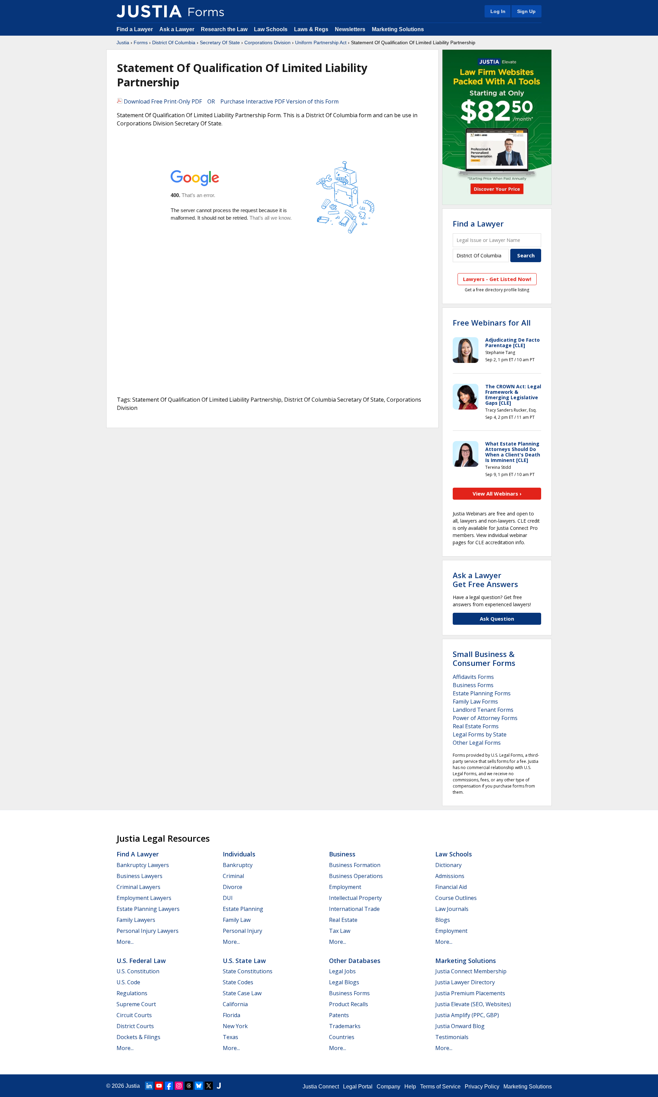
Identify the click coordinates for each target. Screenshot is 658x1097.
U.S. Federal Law (141, 960)
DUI (228, 898)
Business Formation (354, 865)
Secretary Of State (220, 42)
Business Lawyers (139, 876)
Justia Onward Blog (460, 1026)
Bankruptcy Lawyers (143, 865)
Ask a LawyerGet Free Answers (485, 579)
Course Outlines (456, 898)
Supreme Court (136, 1004)
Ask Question (497, 618)
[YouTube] (159, 1086)
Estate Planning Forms (482, 693)
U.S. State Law (244, 960)
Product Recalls (348, 1004)
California (235, 1004)
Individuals (239, 854)
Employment (345, 887)
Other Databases (354, 960)
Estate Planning (243, 909)
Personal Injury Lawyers (148, 931)
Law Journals (451, 909)
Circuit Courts (134, 1015)
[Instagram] (179, 1086)
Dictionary (448, 865)
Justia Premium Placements (470, 993)
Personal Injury (242, 931)
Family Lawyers (136, 920)
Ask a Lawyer (177, 29)
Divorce (232, 887)
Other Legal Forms (477, 742)
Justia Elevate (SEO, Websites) (473, 1004)
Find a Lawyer (135, 29)
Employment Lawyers (144, 898)
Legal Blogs (344, 982)
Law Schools (271, 29)
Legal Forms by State (480, 734)
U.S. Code (128, 982)
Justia (123, 42)
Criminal (233, 876)
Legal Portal (358, 1086)
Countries (341, 1037)
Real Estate (343, 920)
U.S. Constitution (138, 971)
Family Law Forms (475, 701)
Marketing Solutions (398, 29)
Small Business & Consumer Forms (484, 658)
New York (235, 1026)
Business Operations (356, 876)
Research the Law (224, 29)
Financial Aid (451, 887)
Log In (497, 11)
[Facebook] (169, 1086)
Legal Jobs (342, 971)
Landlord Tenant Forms (483, 710)
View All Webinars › (497, 493)
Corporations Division (267, 42)
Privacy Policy (482, 1086)
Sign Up (526, 11)
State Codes (238, 982)
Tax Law (339, 931)
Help (410, 1086)
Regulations (132, 993)
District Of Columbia (173, 42)
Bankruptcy (238, 865)
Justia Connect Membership (471, 971)
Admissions (449, 876)
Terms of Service (440, 1086)
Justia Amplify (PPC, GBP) (467, 1015)
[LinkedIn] (149, 1086)
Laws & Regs (311, 29)
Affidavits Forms (473, 677)
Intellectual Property (355, 898)
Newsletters (350, 29)
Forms (141, 42)
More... (125, 942)
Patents (339, 1015)
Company (388, 1086)
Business (342, 854)
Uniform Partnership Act (320, 42)
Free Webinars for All (492, 322)
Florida (231, 1015)
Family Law (237, 920)
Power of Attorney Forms (485, 718)
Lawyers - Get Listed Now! (497, 279)
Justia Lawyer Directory (465, 982)
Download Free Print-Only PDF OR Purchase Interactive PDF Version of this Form (230, 101)
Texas (230, 1037)
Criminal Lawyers (138, 887)
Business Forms (473, 685)
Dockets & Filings (138, 1037)
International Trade (354, 909)
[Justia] (149, 11)
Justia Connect (321, 1086)
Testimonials (451, 1037)
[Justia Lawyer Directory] (219, 1086)
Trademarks (345, 1026)
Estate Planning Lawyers (148, 909)
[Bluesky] (199, 1086)
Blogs (442, 920)
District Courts (135, 1026)
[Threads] (189, 1086)
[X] (209, 1086)
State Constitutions (247, 971)
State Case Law (242, 993)
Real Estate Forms (476, 726)
